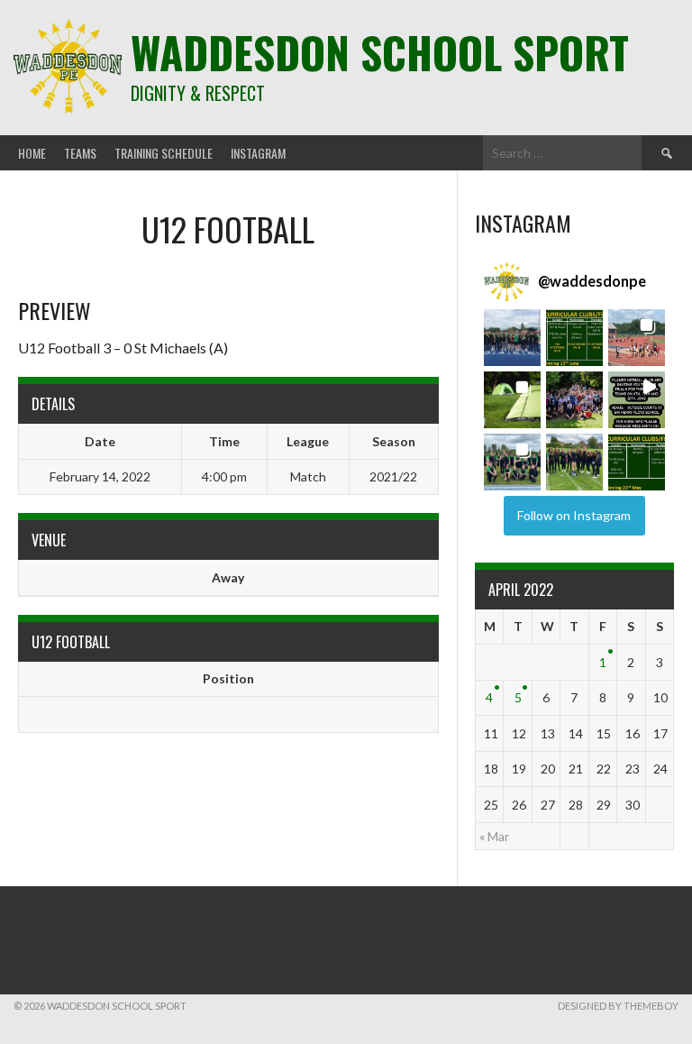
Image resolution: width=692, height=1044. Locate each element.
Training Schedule (163, 152)
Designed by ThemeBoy (618, 1006)
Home (32, 152)
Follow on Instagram (574, 515)
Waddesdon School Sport (380, 52)
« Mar (494, 836)
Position (228, 678)
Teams (80, 152)
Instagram (258, 152)
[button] (512, 337)
